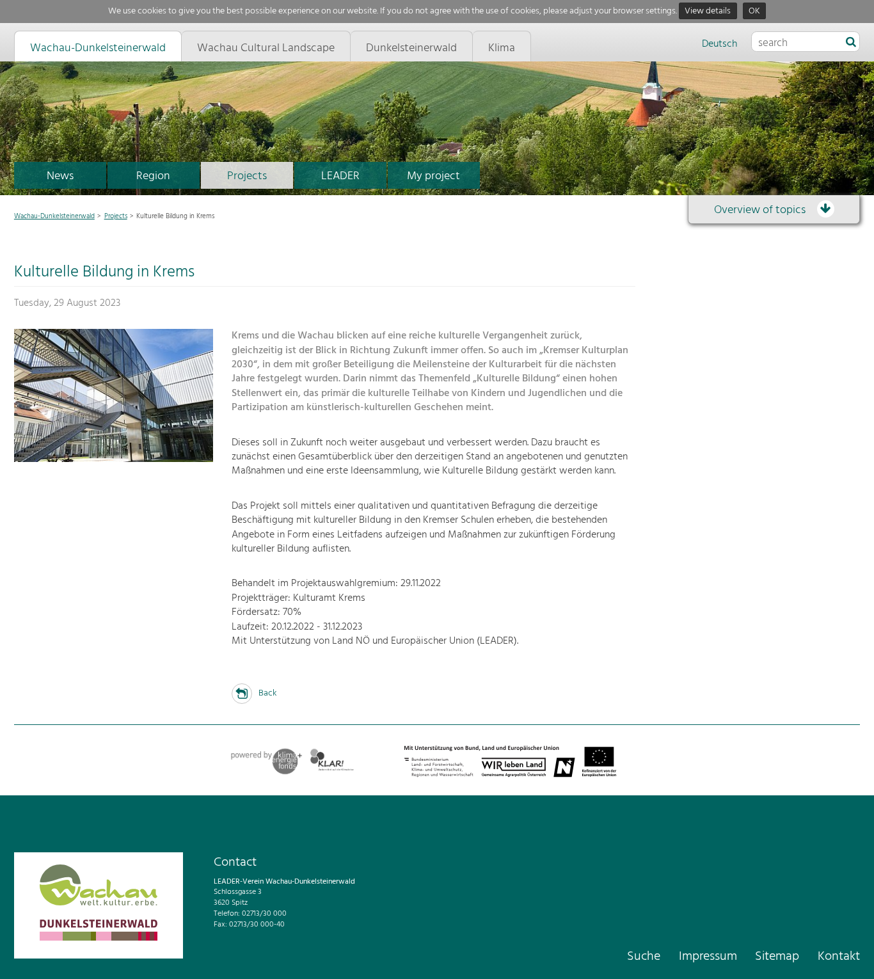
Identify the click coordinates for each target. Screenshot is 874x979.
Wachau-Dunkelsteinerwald (54, 216)
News (60, 176)
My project (433, 176)
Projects (247, 176)
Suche (643, 956)
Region (153, 176)
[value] (851, 43)
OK (754, 11)
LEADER (340, 176)
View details (708, 11)
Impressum (708, 956)
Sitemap (777, 956)
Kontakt (839, 956)
